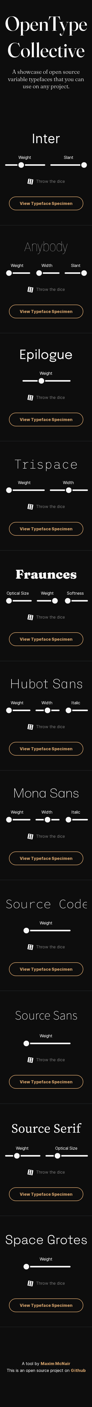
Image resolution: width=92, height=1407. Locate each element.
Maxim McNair (55, 1363)
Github (78, 1370)
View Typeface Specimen (46, 203)
